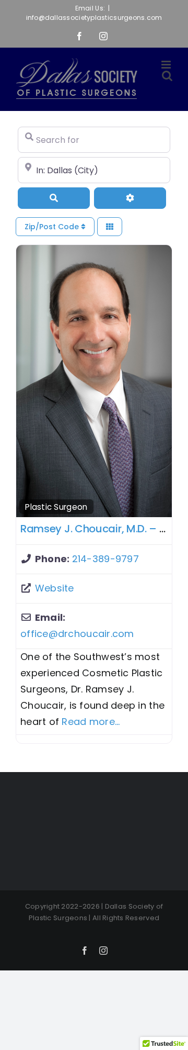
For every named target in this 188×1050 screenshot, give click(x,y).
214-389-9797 (105, 558)
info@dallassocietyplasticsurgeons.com (94, 17)
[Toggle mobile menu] (166, 64)
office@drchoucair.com (77, 633)
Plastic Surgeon (56, 506)
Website (54, 588)
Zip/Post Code (53, 226)
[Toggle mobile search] (167, 75)
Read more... (91, 721)
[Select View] (109, 227)
